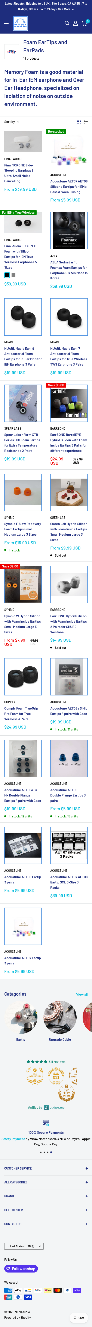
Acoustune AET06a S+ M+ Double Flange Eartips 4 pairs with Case (22, 795)
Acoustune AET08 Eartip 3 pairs (22, 879)
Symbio (9, 517)
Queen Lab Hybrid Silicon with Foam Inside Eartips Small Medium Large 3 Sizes (69, 531)
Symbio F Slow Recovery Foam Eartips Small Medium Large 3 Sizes (22, 529)
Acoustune (58, 175)
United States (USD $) (20, 1246)
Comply (9, 702)
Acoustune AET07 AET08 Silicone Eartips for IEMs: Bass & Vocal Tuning (69, 186)
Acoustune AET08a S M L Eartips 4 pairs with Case (68, 711)
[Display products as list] (86, 121)
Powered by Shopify (17, 1317)
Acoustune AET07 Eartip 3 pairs (22, 960)
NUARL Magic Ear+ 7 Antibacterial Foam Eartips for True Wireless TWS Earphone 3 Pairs (68, 356)
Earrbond (57, 428)
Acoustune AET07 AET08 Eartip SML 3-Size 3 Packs (69, 882)
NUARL (9, 342)
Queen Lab (57, 517)
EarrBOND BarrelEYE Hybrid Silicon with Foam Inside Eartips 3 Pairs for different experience (68, 442)
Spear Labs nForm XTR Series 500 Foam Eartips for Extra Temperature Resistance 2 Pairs (22, 442)
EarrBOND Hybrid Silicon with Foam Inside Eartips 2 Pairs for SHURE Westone (68, 624)
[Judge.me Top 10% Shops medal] (66, 1093)
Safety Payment (13, 1139)
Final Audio (13, 159)
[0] (84, 23)
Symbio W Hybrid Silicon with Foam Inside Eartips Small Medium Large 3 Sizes (22, 624)
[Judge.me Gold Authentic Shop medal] (34, 1076)
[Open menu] (6, 23)
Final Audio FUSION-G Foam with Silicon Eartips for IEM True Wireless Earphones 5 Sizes (20, 256)
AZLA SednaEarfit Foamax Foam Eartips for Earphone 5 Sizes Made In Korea (69, 270)
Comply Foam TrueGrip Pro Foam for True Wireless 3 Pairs (21, 713)
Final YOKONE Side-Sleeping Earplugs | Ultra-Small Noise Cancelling (18, 173)
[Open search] (67, 23)
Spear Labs (12, 428)
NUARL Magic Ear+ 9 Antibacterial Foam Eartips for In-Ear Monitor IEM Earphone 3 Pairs (23, 356)
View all (82, 994)
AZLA (54, 256)
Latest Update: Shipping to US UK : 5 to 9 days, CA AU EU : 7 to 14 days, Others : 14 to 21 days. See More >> (46, 6)
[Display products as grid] (79, 121)
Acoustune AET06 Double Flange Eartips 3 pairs (68, 795)
